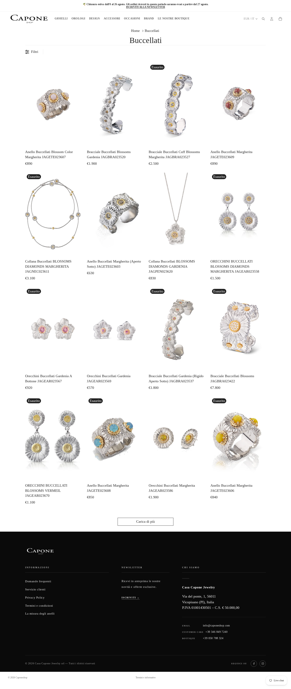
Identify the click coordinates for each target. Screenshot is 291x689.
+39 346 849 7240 (216, 631)
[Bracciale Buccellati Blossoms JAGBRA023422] (238, 328)
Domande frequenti (38, 581)
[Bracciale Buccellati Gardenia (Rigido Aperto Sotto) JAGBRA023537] (176, 328)
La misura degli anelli (39, 613)
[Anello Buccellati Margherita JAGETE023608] (114, 438)
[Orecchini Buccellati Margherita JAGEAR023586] (176, 438)
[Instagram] (263, 663)
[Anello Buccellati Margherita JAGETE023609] (238, 104)
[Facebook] (254, 663)
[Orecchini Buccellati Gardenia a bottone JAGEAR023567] (53, 328)
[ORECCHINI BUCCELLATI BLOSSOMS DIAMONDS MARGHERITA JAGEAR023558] (238, 214)
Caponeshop (21, 677)
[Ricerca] (263, 18)
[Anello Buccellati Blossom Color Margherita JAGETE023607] (53, 104)
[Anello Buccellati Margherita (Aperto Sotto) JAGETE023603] (114, 214)
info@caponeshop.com (216, 625)
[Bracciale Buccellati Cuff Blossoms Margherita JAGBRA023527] (176, 104)
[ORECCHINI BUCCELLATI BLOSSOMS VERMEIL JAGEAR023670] (53, 438)
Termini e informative (146, 677)
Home (135, 31)
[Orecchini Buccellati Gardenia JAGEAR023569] (114, 328)
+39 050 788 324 (213, 638)
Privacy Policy (35, 597)
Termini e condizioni (39, 605)
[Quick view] (77, 142)
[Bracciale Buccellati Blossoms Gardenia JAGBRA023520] (114, 104)
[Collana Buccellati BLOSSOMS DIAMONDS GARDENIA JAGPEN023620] (176, 214)
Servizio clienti (35, 589)
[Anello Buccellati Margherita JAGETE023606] (238, 438)
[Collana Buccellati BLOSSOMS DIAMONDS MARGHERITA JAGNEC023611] (53, 214)
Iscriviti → (131, 597)
